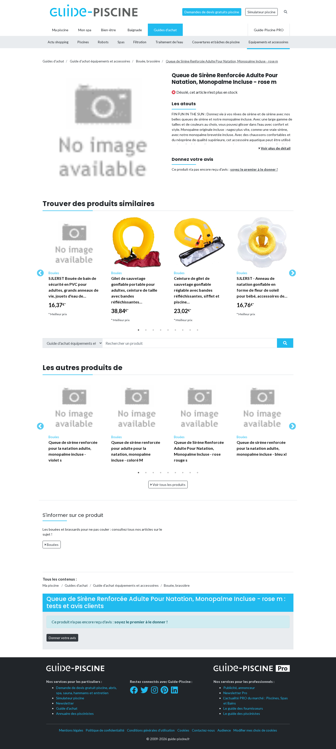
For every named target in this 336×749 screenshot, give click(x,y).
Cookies (183, 730)
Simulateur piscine (261, 12)
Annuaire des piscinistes (75, 713)
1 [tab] (138, 330)
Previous (38, 271)
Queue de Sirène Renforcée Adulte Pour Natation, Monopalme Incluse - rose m (222, 61)
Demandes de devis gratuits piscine (211, 12)
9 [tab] (197, 330)
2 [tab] (145, 330)
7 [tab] (182, 330)
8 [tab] (190, 330)
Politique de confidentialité (105, 730)
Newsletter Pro (235, 693)
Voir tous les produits (168, 484)
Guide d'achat (66, 708)
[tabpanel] (74, 269)
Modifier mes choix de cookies (255, 730)
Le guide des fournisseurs (243, 708)
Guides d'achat (53, 61)
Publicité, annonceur (239, 688)
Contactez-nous (203, 730)
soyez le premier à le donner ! (254, 169)
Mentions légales (71, 730)
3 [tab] (153, 330)
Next (291, 271)
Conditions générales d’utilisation (151, 730)
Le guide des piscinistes (241, 713)
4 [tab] (160, 330)
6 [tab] (175, 330)
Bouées (52, 544)
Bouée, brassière (148, 61)
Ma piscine (51, 585)
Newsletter (65, 703)
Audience (224, 730)
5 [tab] (168, 330)
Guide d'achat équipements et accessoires (100, 61)
